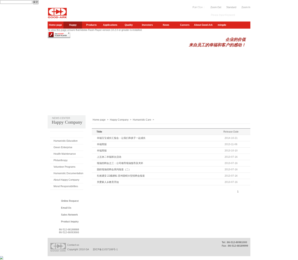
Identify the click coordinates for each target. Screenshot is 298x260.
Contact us (73, 245)
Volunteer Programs (64, 166)
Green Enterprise (63, 147)
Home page (55, 25)
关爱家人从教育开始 (108, 182)
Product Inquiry (70, 221)
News (166, 25)
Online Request (70, 201)
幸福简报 (102, 144)
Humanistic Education (66, 140)
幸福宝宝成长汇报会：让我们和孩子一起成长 (121, 138)
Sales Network (69, 214)
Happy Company (72, 26)
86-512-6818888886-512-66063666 (69, 231)
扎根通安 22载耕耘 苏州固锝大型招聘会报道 (121, 175)
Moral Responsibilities (66, 186)
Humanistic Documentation (68, 173)
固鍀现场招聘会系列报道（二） (114, 169)
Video (189, 7)
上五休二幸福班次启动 (109, 156)
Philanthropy (61, 160)
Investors (147, 25)
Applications (110, 25)
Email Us (66, 207)
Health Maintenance (65, 153)
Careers (185, 25)
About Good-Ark (203, 25)
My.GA (179, 7)
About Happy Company (66, 179)
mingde (222, 25)
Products (91, 25)
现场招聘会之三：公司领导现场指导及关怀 (120, 163)
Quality (129, 25)
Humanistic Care (63, 134)
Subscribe (166, 7)
